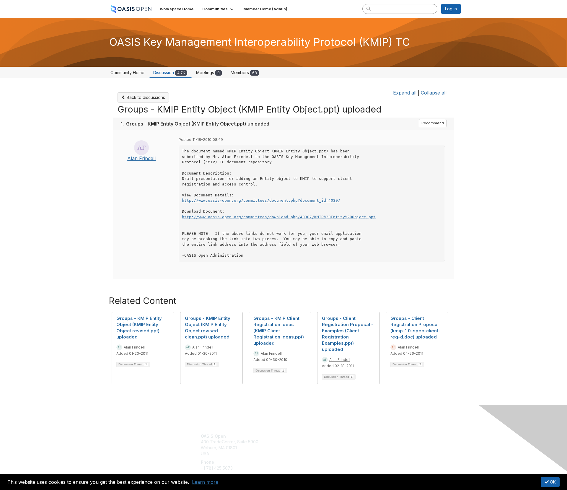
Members (244, 72)
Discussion (169, 72)
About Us (380, 436)
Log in (451, 8)
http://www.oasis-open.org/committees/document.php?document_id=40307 (261, 200)
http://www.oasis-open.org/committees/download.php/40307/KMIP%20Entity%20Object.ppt (279, 217)
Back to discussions (145, 97)
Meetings (208, 72)
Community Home (127, 72)
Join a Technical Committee (313, 453)
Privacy (378, 441)
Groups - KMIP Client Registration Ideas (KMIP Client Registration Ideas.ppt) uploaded (278, 330)
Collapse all (434, 93)
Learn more (205, 482)
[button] (218, 8)
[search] (368, 8)
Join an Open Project (306, 444)
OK (552, 481)
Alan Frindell (141, 158)
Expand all (404, 93)
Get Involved (298, 436)
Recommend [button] (432, 123)
